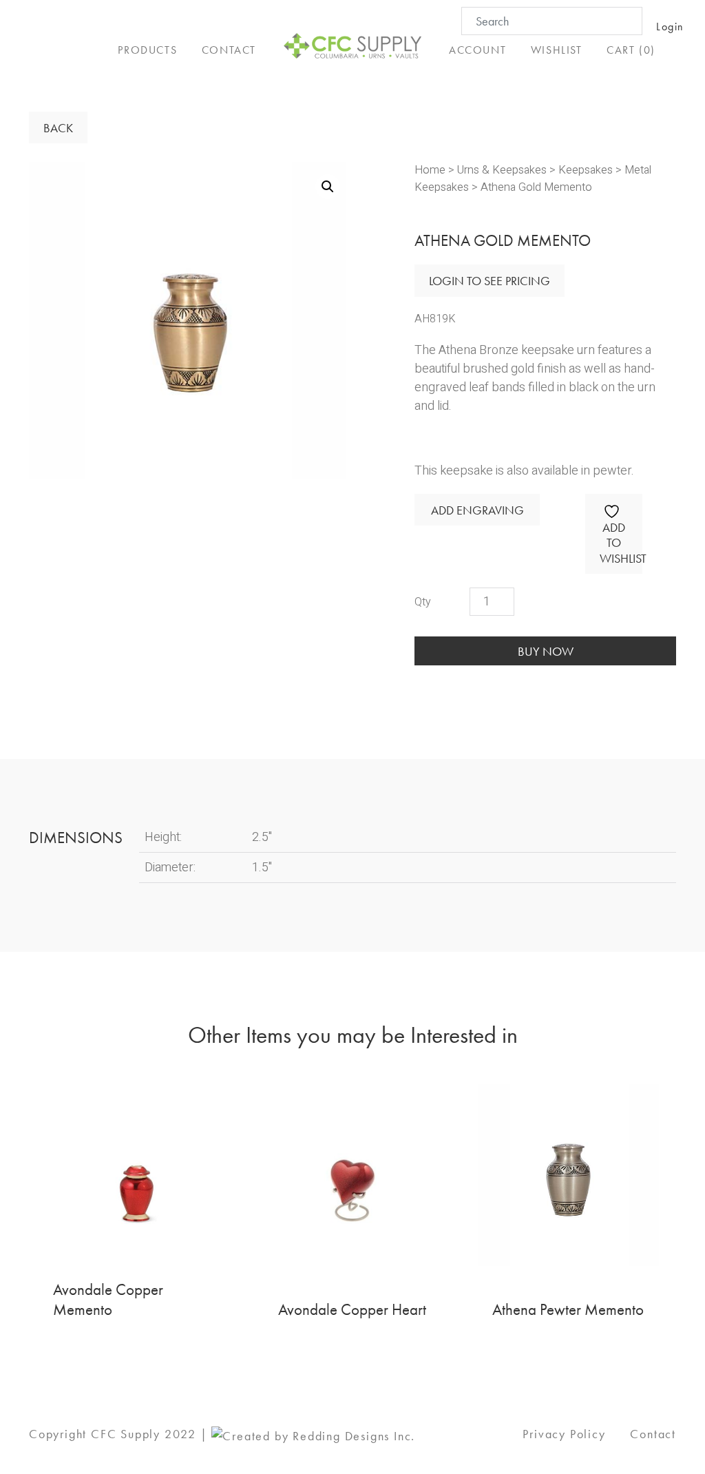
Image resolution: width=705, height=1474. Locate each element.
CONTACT (229, 50)
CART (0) (631, 50)
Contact (653, 1434)
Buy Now (546, 651)
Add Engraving (477, 510)
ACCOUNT (477, 50)
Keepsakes (585, 170)
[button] (327, 186)
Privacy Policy (564, 1434)
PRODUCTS (147, 50)
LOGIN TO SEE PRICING (489, 281)
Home (429, 170)
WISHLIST (556, 50)
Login (670, 26)
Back (58, 128)
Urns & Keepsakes (502, 170)
